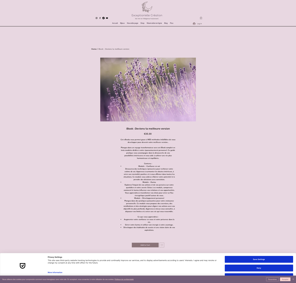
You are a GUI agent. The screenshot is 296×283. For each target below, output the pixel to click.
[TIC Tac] (103, 18)
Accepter (285, 279)
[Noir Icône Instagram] (96, 18)
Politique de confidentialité (124, 279)
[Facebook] (100, 18)
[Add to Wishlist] (162, 245)
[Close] (293, 279)
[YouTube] (107, 18)
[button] (201, 18)
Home (94, 49)
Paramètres (272, 279)
